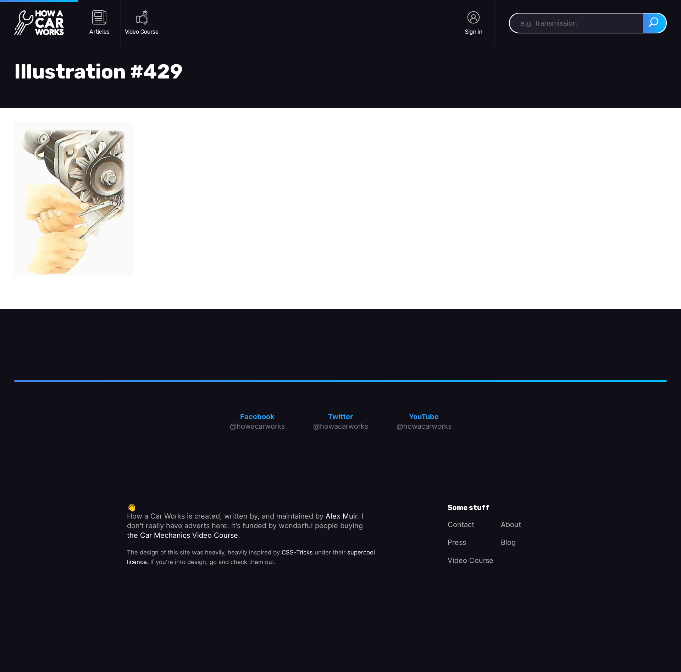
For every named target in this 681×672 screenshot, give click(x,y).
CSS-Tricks (297, 552)
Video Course (470, 560)
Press (457, 542)
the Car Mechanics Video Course (182, 535)
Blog (508, 542)
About (511, 524)
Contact (461, 524)
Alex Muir (341, 516)
